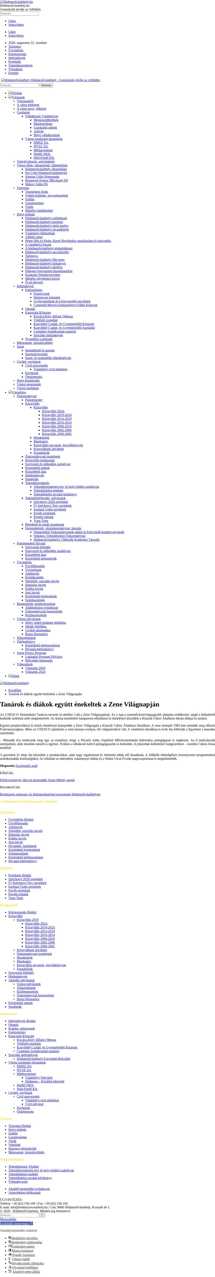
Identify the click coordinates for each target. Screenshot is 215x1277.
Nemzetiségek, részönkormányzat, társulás (53, 528)
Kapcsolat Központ (38, 312)
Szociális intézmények (48, 335)
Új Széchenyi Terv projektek (53, 505)
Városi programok (29, 384)
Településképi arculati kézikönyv (55, 494)
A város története (28, 105)
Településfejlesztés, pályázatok (45, 498)
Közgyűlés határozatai (40, 460)
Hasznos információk (22, 1148)
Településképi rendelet (48, 490)
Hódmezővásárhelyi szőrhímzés (46, 218)
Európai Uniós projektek (50, 509)
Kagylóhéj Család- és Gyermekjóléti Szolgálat (64, 327)
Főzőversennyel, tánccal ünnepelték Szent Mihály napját (37, 780)
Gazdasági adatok (45, 127)
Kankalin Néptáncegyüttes (42, 275)
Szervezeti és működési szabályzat (48, 464)
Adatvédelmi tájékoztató (24, 1192)
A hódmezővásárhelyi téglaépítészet (48, 248)
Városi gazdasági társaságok (44, 139)
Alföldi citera (34, 237)
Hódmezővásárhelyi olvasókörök (47, 229)
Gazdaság (23, 112)
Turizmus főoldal (19, 1126)
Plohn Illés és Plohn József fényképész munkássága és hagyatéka (68, 241)
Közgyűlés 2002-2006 (57, 430)
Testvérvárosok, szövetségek (36, 161)
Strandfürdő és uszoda (40, 350)
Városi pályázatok (29, 619)
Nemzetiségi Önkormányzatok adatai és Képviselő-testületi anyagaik (79, 532)
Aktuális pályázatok (21, 980)
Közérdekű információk (41, 558)
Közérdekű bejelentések (41, 596)
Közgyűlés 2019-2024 (57, 415)
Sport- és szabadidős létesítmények (48, 358)
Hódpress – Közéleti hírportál (44, 1081)
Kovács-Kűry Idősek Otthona (53, 316)
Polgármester (33, 400)
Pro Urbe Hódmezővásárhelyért (46, 173)
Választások (25, 664)
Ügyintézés (15, 50)
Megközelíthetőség (46, 120)
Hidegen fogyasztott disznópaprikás (48, 271)
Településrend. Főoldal (23, 1166)
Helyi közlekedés (28, 380)
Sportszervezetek (36, 354)
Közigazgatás (17, 54)
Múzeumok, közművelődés (35, 343)
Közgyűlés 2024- (53, 411)
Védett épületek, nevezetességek (46, 195)
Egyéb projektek (44, 513)
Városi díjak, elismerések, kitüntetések (42, 165)
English (13, 73)
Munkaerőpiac (43, 123)
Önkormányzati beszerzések (43, 611)
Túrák (29, 207)
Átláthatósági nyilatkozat (41, 607)
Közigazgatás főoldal (22, 912)
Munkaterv (41, 441)
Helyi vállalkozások (47, 135)
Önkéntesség (33, 377)
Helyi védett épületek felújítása (45, 622)
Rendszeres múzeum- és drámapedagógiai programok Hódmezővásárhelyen (50, 794)
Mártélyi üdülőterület (39, 210)
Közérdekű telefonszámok (42, 645)
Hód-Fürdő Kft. (44, 157)
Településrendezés (20, 65)
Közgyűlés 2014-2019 (57, 418)
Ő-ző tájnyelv (34, 282)
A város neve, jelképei (31, 108)
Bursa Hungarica (36, 634)
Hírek (15, 676)
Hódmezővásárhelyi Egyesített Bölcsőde (43, 1058)
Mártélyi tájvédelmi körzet (42, 278)
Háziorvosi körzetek (47, 297)
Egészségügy (34, 290)
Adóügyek (32, 573)
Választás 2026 (35, 668)
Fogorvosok (42, 293)
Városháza (15, 69)
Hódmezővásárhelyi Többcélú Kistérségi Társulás (67, 539)
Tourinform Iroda (36, 191)
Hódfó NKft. (42, 154)
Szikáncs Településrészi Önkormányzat (59, 536)
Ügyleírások (33, 570)
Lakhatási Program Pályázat (43, 656)
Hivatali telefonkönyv (39, 649)
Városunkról (25, 101)
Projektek (14, 61)
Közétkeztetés (34, 577)
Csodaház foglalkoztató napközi (55, 331)
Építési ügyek (34, 588)
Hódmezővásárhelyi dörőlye (44, 267)
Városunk (18, 97)
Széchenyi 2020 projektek (51, 502)
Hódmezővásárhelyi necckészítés (47, 252)
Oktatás (30, 309)
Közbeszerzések (36, 615)
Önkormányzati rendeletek (42, 456)
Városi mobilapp (28, 388)
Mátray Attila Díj (36, 184)
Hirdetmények (34, 475)
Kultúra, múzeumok (21, 1028)
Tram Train (41, 520)
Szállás (29, 199)
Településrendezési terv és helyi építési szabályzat (66, 486)
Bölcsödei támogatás (38, 660)
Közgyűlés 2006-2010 (57, 426)
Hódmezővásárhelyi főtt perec (45, 259)
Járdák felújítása (35, 626)
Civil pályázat (34, 1104)
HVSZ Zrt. (41, 146)
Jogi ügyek (32, 592)
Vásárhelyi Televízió (38, 1077)
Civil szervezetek (36, 365)
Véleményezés (18, 1181)
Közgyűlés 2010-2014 (57, 422)
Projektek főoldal (19, 875)
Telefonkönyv (26, 641)
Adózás (39, 131)
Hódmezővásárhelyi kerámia (44, 222)
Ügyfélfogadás (35, 566)
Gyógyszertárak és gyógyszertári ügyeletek (62, 301)
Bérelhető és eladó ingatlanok (44, 524)
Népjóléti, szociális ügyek (42, 581)
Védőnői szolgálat (46, 320)
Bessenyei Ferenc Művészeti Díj (46, 180)
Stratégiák (31, 479)
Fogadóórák (42, 452)
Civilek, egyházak (29, 361)
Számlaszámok (35, 600)
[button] (16, 1223)
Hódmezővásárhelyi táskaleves (45, 263)
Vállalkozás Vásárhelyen (41, 116)
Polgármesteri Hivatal (31, 543)
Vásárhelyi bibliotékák (40, 233)
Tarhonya (31, 256)
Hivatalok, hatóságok (22, 846)
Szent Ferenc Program (31, 653)
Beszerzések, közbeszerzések (36, 604)
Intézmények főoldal (21, 1021)
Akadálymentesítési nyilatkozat (29, 1189)
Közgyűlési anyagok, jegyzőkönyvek (58, 445)
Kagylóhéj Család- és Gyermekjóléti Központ (64, 324)
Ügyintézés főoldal (20, 819)
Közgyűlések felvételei (49, 449)
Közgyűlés (32, 403)
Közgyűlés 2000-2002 (57, 434)
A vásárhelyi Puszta (38, 244)
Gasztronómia (34, 203)
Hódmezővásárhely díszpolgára (46, 169)
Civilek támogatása (37, 630)
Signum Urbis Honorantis (42, 176)
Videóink (14, 1144)
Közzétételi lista (35, 471)
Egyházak (31, 373)
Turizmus (14, 46)
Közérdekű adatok (37, 468)
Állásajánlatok (26, 638)
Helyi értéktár (26, 214)
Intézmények (16, 58)
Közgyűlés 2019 (28, 920)
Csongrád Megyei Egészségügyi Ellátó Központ (65, 305)
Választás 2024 (35, 672)
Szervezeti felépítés (38, 547)
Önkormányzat (27, 396)
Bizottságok (41, 437)
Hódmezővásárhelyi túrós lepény (47, 225)
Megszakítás (8, 1219)
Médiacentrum (43, 150)
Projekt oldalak (44, 517)
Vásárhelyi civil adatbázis (50, 369)
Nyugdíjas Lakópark (38, 339)
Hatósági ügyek (35, 585)
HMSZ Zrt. (41, 142)
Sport (20, 346)
